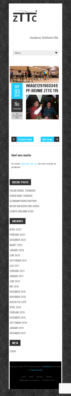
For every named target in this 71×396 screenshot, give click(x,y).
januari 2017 (16, 276)
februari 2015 (17, 312)
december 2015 (18, 291)
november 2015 (18, 297)
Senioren (39, 377)
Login (13, 351)
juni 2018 (15, 255)
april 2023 (15, 229)
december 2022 (18, 240)
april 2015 (15, 307)
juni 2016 (15, 281)
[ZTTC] (25, 12)
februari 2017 (17, 271)
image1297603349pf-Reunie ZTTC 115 (42, 87)
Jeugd (31, 377)
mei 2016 (14, 286)
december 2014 (18, 317)
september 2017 (18, 260)
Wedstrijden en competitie (29, 380)
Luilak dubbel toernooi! (22, 190)
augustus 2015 (18, 302)
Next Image (47, 139)
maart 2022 (16, 245)
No (16, 104)
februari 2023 (17, 234)
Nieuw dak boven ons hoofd (24, 206)
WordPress (47, 366)
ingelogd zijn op (28, 163)
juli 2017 (14, 265)
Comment (17, 108)
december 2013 (18, 333)
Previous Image (25, 139)
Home (23, 377)
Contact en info (48, 380)
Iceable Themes (36, 370)
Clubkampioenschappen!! (23, 201)
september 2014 (18, 322)
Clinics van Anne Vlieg (22, 211)
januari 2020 (17, 250)
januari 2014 (17, 328)
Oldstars (49, 377)
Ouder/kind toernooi (21, 195)
